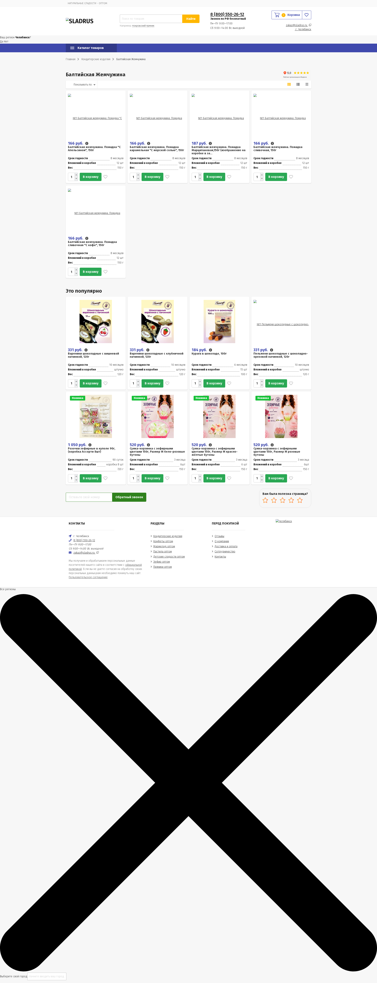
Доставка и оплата (226, 546)
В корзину (90, 177)
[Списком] (298, 84)
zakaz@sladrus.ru (297, 25)
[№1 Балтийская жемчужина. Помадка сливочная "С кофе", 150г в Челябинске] (95, 210)
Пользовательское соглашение (88, 577)
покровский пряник (143, 25)
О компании (222, 541)
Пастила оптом (162, 551)
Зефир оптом (161, 561)
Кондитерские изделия (167, 536)
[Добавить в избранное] (104, 177)
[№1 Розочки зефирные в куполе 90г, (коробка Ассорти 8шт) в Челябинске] (96, 416)
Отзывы (219, 536)
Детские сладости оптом (169, 556)
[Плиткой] (289, 84)
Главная (70, 59)
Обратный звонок (129, 497)
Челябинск (303, 29)
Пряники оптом (162, 567)
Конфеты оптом (163, 541)
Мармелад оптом (164, 546)
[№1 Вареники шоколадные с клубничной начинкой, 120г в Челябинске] (157, 321)
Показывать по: (83, 84)
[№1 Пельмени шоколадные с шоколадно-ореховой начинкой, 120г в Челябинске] (281, 321)
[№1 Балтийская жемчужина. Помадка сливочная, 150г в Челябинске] (281, 115)
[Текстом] (307, 84)
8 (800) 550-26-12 (227, 14)
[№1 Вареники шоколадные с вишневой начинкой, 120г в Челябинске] (96, 321)
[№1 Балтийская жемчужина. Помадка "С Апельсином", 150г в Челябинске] (95, 115)
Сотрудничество (225, 551)
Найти (190, 19)
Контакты (220, 556)
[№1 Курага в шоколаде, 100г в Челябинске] (219, 321)
